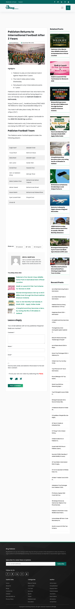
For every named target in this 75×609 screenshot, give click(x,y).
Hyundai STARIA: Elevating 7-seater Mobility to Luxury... (60, 455)
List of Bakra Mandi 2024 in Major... (59, 346)
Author (52, 579)
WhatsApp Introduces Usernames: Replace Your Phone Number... (59, 503)
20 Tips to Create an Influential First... (57, 424)
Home (7, 583)
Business (30, 591)
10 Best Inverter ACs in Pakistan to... (58, 440)
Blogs (7, 588)
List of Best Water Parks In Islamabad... (59, 298)
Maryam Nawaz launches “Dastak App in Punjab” (59, 338)
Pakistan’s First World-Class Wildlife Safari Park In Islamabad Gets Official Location (30, 279)
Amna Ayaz (53, 583)
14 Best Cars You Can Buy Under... (59, 362)
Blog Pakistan (10, 549)
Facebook (20, 247)
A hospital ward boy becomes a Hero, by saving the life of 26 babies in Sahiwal (30, 310)
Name (10, 346)
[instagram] (65, 2)
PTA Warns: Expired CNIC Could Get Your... (58, 494)
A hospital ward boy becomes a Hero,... (60, 321)
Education (31, 602)
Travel (29, 596)
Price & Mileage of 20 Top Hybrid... (59, 377)
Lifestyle (8, 594)
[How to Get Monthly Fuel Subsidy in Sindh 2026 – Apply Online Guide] (11, 303)
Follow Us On (10, 570)
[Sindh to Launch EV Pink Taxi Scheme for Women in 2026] (11, 287)
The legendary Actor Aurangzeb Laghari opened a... (59, 330)
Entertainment (32, 599)
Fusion (21, 2)
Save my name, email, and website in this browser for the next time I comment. (26, 367)
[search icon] (68, 7)
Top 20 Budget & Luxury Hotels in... (60, 393)
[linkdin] (61, 2)
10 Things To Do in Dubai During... (58, 432)
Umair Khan (53, 602)
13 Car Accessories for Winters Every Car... (60, 471)
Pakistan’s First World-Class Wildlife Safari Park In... (60, 511)
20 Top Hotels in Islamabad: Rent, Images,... (60, 463)
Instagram (38, 247)
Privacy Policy (9, 599)
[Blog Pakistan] (13, 8)
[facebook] (54, 2)
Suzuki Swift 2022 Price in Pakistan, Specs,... (58, 447)
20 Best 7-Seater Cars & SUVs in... (60, 478)
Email (10, 355)
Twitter (29, 247)
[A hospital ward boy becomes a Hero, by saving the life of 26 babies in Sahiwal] (11, 310)
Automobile (31, 586)
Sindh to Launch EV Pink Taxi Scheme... (60, 527)
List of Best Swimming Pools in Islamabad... (60, 290)
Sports (29, 594)
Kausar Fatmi (53, 588)
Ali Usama (53, 599)
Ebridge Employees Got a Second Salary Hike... (59, 401)
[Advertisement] (26, 228)
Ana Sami (52, 594)
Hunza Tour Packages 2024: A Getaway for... (60, 354)
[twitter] (58, 2)
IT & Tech (30, 588)
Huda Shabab (54, 591)
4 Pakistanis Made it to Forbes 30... (60, 408)
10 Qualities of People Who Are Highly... (60, 416)
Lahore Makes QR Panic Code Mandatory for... (60, 519)
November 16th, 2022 (28, 43)
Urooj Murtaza (14, 43)
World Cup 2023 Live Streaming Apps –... (57, 385)
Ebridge (54, 606)
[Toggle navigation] (62, 8)
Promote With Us (10, 596)
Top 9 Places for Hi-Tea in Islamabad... (59, 370)
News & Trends (32, 583)
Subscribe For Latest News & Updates (18, 560)
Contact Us (9, 591)
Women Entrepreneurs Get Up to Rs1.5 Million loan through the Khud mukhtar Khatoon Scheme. (30, 295)
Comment (11, 332)
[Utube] (68, 2)
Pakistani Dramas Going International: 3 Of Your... (58, 305)
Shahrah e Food (11, 2)
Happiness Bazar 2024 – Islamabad (58, 313)
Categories (31, 579)
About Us (8, 586)
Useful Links (10, 579)
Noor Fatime (53, 596)
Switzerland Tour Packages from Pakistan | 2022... (59, 486)
